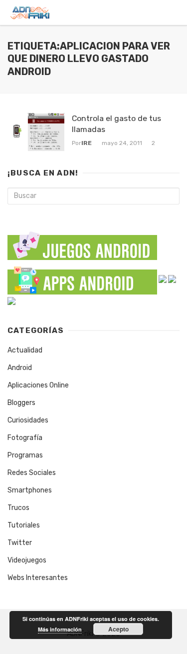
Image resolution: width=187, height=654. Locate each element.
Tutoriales (23, 525)
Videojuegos (26, 560)
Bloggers (21, 402)
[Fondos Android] (163, 278)
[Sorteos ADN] (11, 300)
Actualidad (24, 350)
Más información (60, 629)
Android (19, 368)
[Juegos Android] (82, 242)
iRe (86, 143)
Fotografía (24, 438)
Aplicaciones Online (38, 385)
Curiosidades (27, 420)
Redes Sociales (31, 472)
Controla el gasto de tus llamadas (116, 124)
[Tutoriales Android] (172, 278)
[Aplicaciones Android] (82, 278)
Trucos (18, 508)
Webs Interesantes (37, 578)
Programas (25, 455)
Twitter (19, 542)
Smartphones (29, 490)
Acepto (118, 629)
